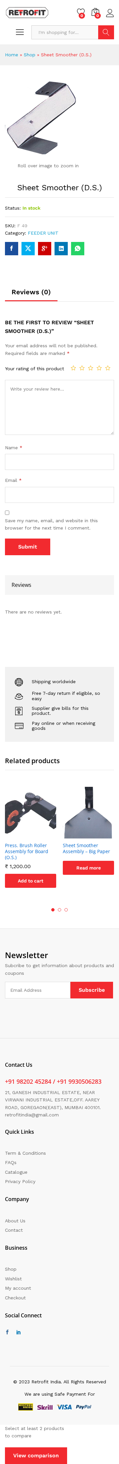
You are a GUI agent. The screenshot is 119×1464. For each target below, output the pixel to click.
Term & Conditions (25, 1153)
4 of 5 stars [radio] (99, 368)
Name (13, 447)
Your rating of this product (34, 368)
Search (106, 32)
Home (11, 54)
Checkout (15, 1297)
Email (13, 480)
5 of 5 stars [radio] (107, 368)
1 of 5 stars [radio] (73, 368)
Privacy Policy (20, 1181)
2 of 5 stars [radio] (82, 368)
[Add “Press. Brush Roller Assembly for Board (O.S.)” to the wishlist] (38, 834)
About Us (15, 1220)
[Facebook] (7, 1332)
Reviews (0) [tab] (31, 292)
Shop (29, 54)
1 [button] (53, 909)
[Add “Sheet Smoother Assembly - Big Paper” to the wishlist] (96, 834)
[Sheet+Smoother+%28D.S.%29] (28, 248)
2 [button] (59, 909)
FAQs (11, 1162)
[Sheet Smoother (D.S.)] (11, 248)
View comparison (36, 1455)
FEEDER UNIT (43, 233)
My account (18, 1288)
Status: (13, 208)
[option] (31, 842)
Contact (14, 1230)
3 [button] (66, 909)
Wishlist (13, 1278)
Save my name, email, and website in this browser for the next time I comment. (51, 524)
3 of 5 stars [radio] (90, 368)
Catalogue (16, 1172)
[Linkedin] (18, 1332)
